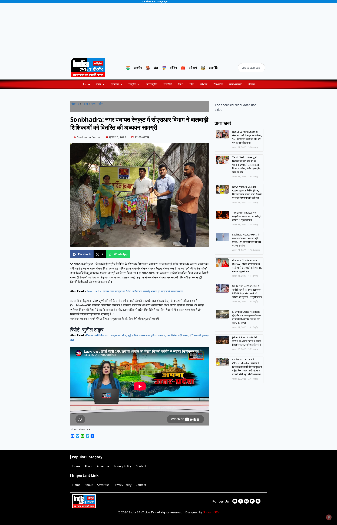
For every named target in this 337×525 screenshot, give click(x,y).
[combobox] (251, 67)
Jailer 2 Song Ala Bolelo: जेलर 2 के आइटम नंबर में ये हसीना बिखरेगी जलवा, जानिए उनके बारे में (246, 341)
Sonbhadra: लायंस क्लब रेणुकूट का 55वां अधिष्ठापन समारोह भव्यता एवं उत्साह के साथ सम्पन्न (135, 291)
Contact (141, 466)
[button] (82, 254)
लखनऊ (115, 84)
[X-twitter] (240, 501)
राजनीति (168, 84)
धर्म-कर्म (203, 84)
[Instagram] (246, 501)
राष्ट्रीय (132, 84)
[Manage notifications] (329, 517)
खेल (192, 84)
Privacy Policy (122, 466)
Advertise (103, 466)
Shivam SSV (211, 512)
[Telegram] (252, 501)
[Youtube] (234, 501)
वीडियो (252, 84)
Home (86, 84)
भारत (85, 103)
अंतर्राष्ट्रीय (151, 84)
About (89, 466)
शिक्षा (180, 84)
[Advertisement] (168, 29)
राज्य (98, 84)
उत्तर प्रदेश (97, 103)
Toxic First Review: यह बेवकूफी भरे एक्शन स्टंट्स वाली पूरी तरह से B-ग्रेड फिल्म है (246, 216)
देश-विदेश (218, 84)
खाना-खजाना (235, 84)
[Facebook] (258, 501)
